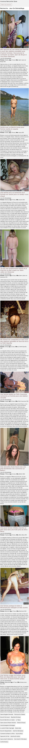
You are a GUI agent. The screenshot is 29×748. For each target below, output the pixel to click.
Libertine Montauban (18, 731)
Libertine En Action (15, 736)
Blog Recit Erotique (16, 717)
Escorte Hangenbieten (6, 731)
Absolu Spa (18, 728)
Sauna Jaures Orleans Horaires (8, 722)
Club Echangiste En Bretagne (7, 725)
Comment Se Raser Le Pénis (7, 733)
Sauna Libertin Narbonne (6, 739)
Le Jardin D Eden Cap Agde (7, 728)
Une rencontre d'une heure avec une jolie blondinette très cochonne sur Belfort (13, 468)
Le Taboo (18, 720)
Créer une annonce (6, 4)
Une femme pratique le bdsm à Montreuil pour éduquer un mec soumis (14, 606)
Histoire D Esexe (21, 722)
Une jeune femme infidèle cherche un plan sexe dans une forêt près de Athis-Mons (14, 529)
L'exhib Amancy (4, 741)
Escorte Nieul (19, 733)
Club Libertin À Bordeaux (20, 739)
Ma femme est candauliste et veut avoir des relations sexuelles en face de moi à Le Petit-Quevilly (14, 341)
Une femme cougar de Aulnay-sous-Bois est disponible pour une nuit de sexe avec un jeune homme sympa (13, 677)
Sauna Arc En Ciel (4, 736)
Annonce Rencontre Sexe (8, 1)
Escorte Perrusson (5, 717)
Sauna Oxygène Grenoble (6, 714)
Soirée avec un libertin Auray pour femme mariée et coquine (12, 128)
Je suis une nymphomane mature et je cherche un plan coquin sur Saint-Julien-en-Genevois (13, 270)
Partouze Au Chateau (19, 714)
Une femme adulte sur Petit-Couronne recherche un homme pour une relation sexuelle (14, 396)
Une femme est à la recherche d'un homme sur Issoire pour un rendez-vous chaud (14, 194)
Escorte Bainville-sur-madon (7, 720)
